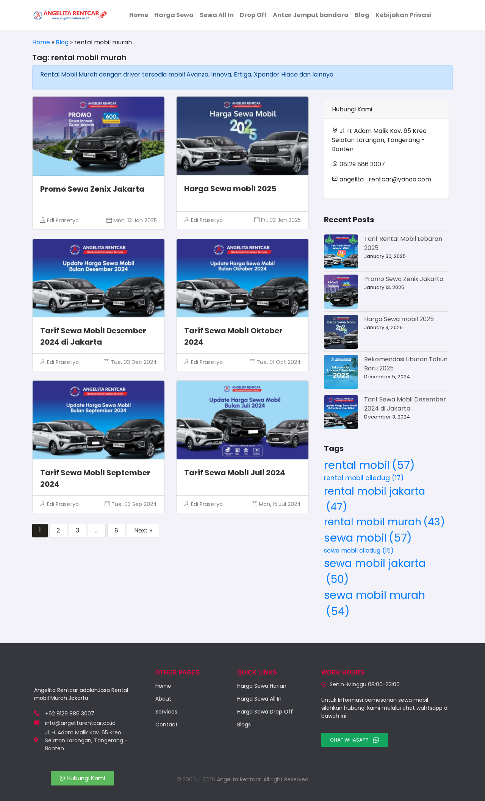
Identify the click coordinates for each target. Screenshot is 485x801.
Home (138, 15)
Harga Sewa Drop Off (265, 711)
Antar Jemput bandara (311, 15)
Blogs (244, 724)
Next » (143, 530)
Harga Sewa (174, 15)
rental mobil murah (384, 522)
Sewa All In (217, 15)
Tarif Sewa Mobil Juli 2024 (234, 472)
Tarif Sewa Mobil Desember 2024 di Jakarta (405, 404)
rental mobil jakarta (374, 499)
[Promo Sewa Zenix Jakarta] (341, 292)
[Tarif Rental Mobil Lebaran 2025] (341, 251)
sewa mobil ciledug (359, 550)
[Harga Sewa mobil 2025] (341, 332)
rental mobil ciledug (364, 477)
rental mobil (369, 465)
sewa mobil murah (374, 603)
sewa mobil (368, 537)
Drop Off (253, 15)
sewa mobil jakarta (375, 571)
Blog (362, 15)
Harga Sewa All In (259, 699)
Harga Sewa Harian (261, 686)
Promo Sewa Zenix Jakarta (92, 189)
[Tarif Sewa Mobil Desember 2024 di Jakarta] (341, 412)
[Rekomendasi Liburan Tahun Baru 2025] (341, 372)
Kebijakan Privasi (403, 15)
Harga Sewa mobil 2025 (230, 188)
